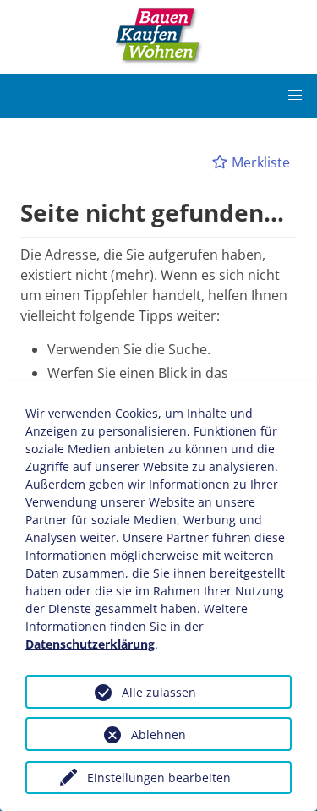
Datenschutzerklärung (90, 644)
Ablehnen (158, 734)
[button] (295, 96)
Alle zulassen (159, 692)
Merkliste (259, 162)
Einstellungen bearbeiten (159, 778)
